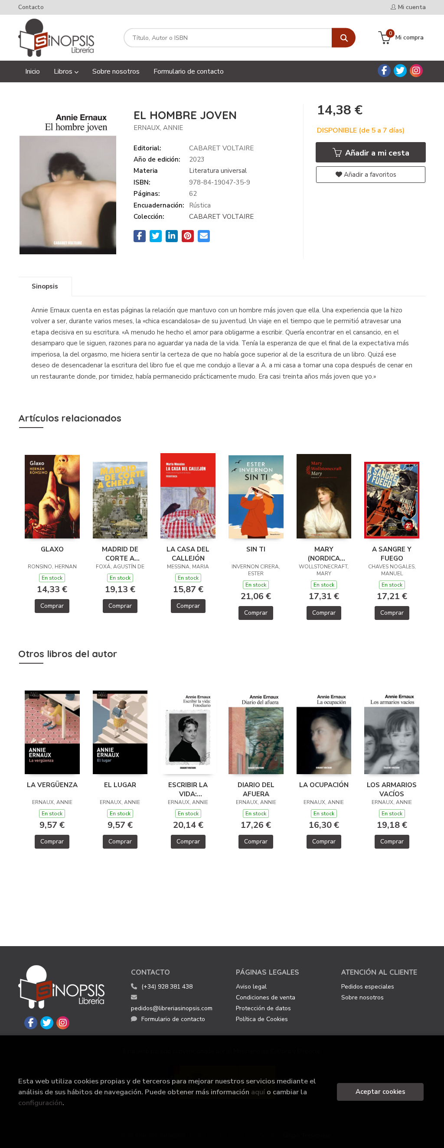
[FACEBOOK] (384, 70)
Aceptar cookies (380, 1091)
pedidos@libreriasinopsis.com (171, 1008)
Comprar (52, 606)
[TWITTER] (400, 70)
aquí (258, 1092)
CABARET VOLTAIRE (221, 216)
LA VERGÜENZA (52, 785)
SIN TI (255, 549)
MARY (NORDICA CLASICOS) (323, 553)
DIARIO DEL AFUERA (256, 789)
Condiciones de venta (265, 997)
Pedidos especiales (367, 987)
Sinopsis (45, 286)
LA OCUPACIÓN (324, 785)
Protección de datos (263, 1008)
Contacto (31, 7)
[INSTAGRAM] (416, 70)
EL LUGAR (120, 785)
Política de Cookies (262, 1019)
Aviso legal (251, 987)
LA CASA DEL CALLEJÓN (187, 553)
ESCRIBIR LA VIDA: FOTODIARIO (188, 789)
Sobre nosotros (362, 997)
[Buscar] (344, 38)
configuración (40, 1103)
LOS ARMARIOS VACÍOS (392, 789)
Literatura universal (218, 170)
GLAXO (52, 549)
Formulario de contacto (173, 1019)
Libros (64, 71)
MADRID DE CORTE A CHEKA (120, 553)
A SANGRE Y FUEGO (391, 553)
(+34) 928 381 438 (167, 987)
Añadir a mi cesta (376, 153)
